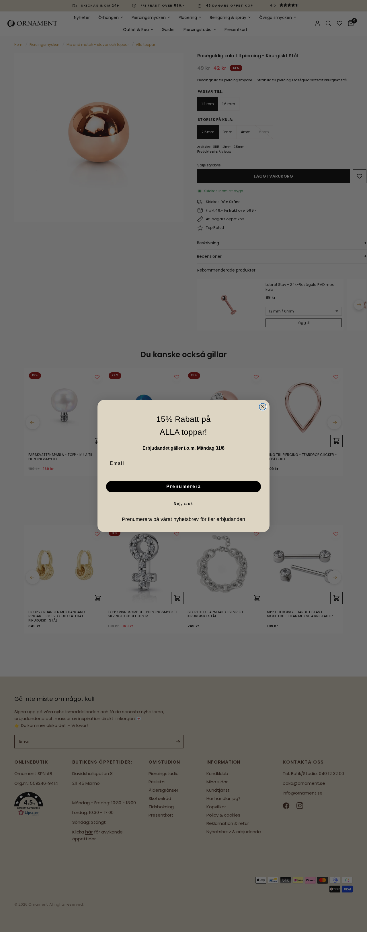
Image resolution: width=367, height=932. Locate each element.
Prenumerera (183, 486)
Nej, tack (183, 504)
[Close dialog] (262, 406)
